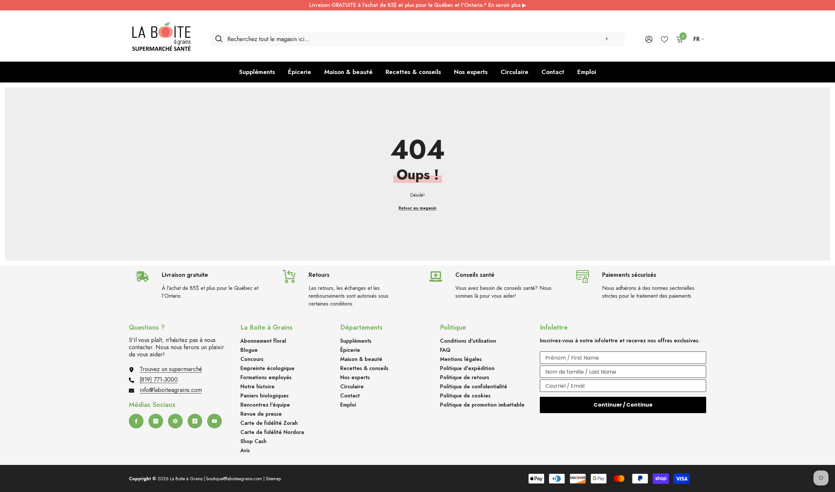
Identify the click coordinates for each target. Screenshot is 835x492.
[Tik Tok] (195, 421)
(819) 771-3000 (159, 379)
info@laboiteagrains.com (171, 390)
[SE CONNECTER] (649, 39)
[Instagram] (155, 421)
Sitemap (273, 478)
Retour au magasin (417, 208)
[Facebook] (136, 421)
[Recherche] (417, 39)
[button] (607, 39)
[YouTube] (214, 421)
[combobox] (423, 39)
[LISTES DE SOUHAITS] (664, 38)
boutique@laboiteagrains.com (234, 478)
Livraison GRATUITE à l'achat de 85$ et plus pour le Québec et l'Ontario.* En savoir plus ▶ (417, 5)
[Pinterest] (175, 421)
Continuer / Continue (623, 405)
